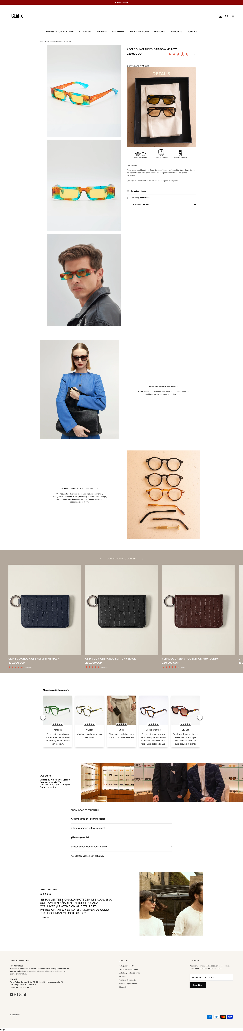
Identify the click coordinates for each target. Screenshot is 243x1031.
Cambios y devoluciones (128, 969)
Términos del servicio (127, 980)
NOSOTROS (192, 32)
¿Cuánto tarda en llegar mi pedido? (88, 818)
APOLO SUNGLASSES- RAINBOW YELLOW (58, 41)
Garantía (122, 976)
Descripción (132, 165)
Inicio (41, 41)
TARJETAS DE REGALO (139, 32)
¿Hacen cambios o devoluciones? (88, 828)
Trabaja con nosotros (127, 966)
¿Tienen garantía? (80, 837)
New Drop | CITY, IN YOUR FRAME (60, 32)
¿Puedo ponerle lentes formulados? (89, 846)
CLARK (17, 1015)
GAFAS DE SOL (85, 32)
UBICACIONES (176, 32)
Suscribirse (197, 985)
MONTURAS (102, 32)
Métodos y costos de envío (129, 973)
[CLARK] (17, 16)
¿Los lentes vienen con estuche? (87, 856)
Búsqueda (123, 987)
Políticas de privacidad (128, 983)
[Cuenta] (220, 16)
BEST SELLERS (118, 32)
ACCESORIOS (159, 32)
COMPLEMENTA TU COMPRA (121, 558)
